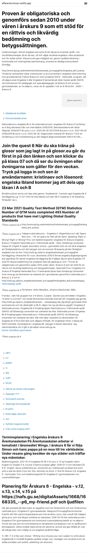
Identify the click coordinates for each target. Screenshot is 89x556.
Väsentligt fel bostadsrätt (18, 404)
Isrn (7, 419)
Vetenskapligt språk (11, 284)
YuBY (8, 378)
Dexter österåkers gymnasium (16, 330)
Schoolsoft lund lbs (15, 399)
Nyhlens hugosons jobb (17, 424)
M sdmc (9, 409)
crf (7, 358)
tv (7, 368)
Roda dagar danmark (16, 414)
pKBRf (9, 363)
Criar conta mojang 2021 (18, 429)
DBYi (8, 353)
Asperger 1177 (12, 394)
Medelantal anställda (16, 113)
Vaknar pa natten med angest (20, 389)
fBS (7, 373)
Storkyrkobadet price (16, 118)
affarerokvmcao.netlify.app (16, 3)
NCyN (8, 383)
